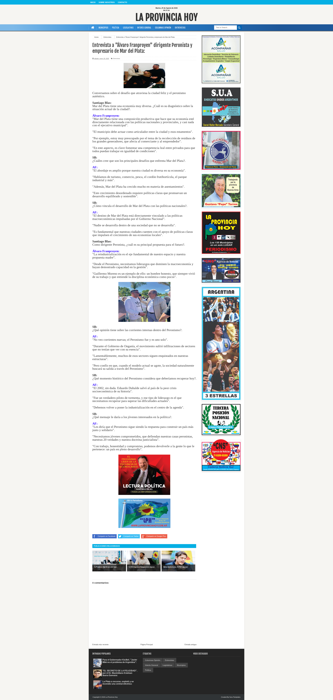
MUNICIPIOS (103, 27)
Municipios (181, 665)
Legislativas (167, 665)
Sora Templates (234, 697)
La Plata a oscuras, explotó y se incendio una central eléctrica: (118, 682)
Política (148, 670)
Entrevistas (116, 58)
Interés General (151, 665)
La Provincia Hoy (166, 17)
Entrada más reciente (100, 645)
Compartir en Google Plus (156, 536)
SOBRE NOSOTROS (107, 2)
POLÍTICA (115, 27)
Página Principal (146, 645)
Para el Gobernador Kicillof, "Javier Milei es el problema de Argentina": (120, 661)
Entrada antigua (190, 645)
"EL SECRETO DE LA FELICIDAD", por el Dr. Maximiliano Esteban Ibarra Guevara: (120, 673)
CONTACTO (122, 2)
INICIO (92, 2)
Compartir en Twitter (131, 536)
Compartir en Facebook (106, 536)
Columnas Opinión (152, 660)
